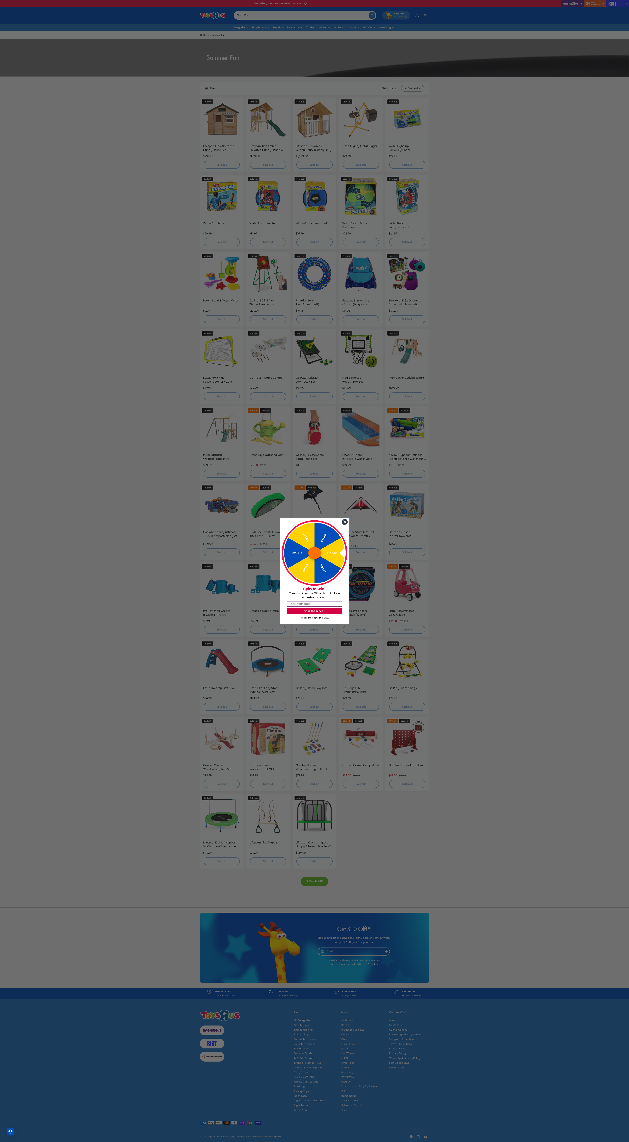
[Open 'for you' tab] (10, 1131)
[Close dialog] (345, 522)
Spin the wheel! (314, 611)
